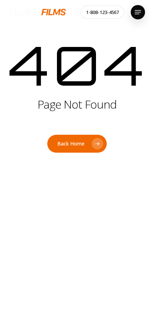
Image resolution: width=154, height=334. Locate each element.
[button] (138, 12)
